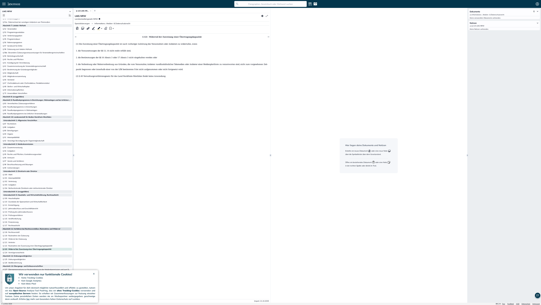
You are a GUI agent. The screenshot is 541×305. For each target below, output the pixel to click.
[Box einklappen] (70, 11)
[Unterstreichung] (93, 28)
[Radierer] (105, 28)
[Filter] (534, 12)
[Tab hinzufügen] (95, 11)
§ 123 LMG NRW (82, 11)
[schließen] (93, 274)
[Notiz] (82, 28)
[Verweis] (88, 28)
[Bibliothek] (310, 4)
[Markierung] (98, 28)
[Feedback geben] (537, 295)
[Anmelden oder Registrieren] (537, 4)
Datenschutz (526, 304)
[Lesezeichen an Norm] (110, 28)
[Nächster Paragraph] (268, 37)
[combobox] (270, 4)
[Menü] (3, 3)
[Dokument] (77, 28)
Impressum (536, 304)
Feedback (510, 304)
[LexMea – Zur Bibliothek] (120, 4)
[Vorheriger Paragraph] (76, 37)
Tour (503, 304)
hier (28, 299)
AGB (517, 304)
